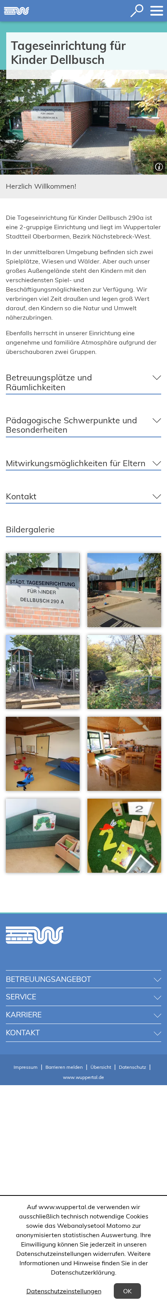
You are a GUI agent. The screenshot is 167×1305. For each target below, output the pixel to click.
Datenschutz (132, 1067)
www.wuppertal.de (83, 1077)
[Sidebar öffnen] (156, 10)
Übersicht (100, 1067)
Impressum (26, 1067)
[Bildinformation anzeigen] (158, 166)
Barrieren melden (64, 1067)
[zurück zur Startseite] (16, 11)
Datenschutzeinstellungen (63, 1291)
